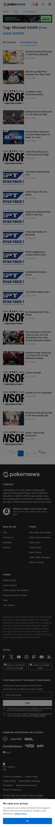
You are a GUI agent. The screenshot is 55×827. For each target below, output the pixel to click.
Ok (27, 821)
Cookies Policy (20, 813)
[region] (27, 813)
